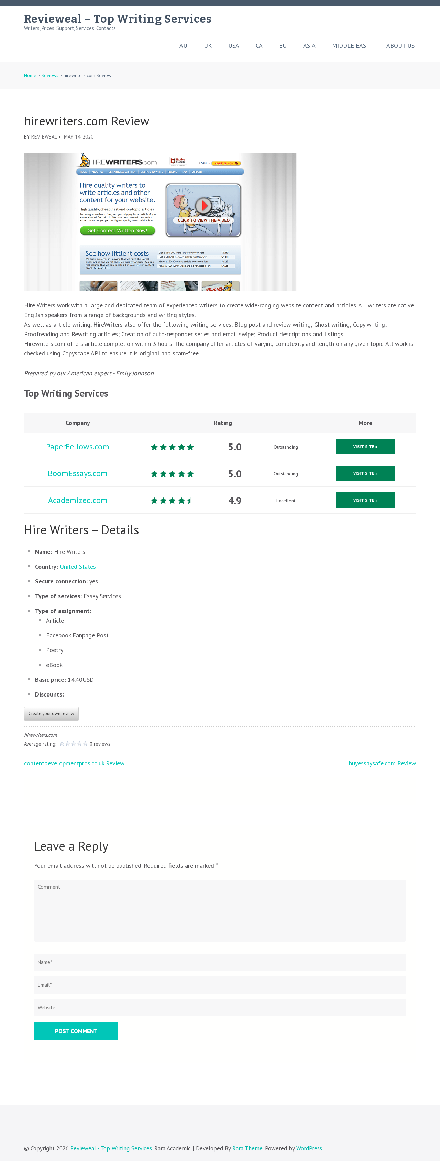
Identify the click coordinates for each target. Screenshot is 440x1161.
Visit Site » (365, 446)
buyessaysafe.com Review (382, 763)
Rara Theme (247, 1148)
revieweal (44, 136)
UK (208, 46)
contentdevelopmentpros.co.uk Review (74, 763)
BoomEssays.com (78, 473)
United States (78, 566)
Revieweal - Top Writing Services (111, 1148)
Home (30, 75)
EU (283, 46)
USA (233, 46)
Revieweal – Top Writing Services (118, 18)
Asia (309, 46)
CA (259, 46)
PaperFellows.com (77, 446)
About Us (400, 46)
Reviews (50, 75)
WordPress (309, 1148)
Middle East (351, 46)
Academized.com (78, 500)
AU (183, 46)
